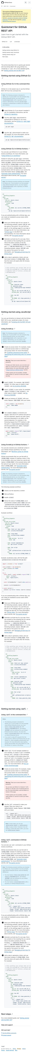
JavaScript (17, 41)
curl (11, 41)
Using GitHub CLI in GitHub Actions (14, 149)
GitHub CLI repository (10, 114)
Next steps (6, 1014)
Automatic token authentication (11, 173)
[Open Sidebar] (2, 6)
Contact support (7, 1035)
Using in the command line (13, 715)
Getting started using (13, 709)
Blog (16, 1050)
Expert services (10, 1050)
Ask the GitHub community (9, 1033)
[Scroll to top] (28, 1052)
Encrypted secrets (17, 235)
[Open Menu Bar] (29, 2)
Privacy (19, 1048)
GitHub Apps (8, 232)
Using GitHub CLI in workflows (11, 155)
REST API (6, 6)
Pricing (3, 1050)
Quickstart (12, 6)
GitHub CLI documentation (13, 136)
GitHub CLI (4, 41)
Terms (14, 1048)
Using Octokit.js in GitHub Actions (14, 369)
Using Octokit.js (7, 329)
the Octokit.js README (19, 386)
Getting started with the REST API (14, 70)
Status (24, 1048)
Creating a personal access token (17, 352)
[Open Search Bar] (25, 2)
